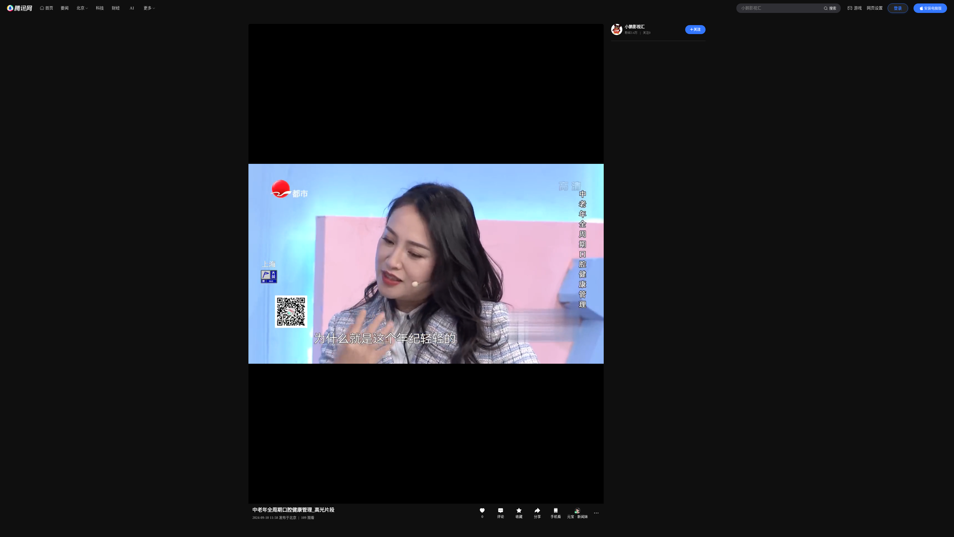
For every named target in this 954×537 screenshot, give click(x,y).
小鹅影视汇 (635, 27)
